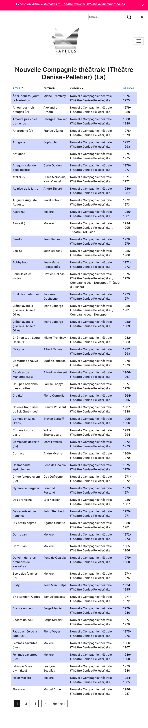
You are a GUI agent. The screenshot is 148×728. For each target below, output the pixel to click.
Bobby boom (21, 262)
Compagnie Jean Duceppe (88, 282)
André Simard (52, 188)
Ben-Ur (17, 239)
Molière (48, 211)
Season (128, 88)
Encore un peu (23, 608)
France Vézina (53, 130)
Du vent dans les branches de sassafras (24, 562)
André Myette (52, 453)
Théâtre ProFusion (82, 232)
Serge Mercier (52, 608)
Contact (18, 453)
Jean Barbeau (52, 239)
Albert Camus (52, 349)
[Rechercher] (129, 17)
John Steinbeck (54, 511)
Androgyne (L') (23, 130)
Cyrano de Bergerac (26, 488)
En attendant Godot (26, 596)
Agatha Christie (54, 523)
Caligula (18, 349)
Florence (19, 689)
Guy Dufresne (53, 476)
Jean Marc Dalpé (54, 585)
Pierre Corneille (53, 395)
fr (141, 17)
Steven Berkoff (53, 418)
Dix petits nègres (24, 523)
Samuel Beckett (54, 596)
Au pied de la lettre (25, 188)
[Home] (65, 41)
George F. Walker (55, 119)
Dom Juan (20, 534)
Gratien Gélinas (54, 274)
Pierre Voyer (51, 631)
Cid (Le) (18, 395)
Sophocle (49, 142)
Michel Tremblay (54, 96)
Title (16, 88)
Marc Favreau (52, 442)
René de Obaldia (54, 465)
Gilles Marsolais (54, 177)
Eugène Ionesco (54, 361)
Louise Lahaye (53, 384)
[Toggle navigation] (139, 41)
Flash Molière (22, 678)
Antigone (19, 142)
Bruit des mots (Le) (26, 294)
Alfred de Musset (55, 372)
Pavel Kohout (52, 200)
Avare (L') (19, 211)
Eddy (16, 585)
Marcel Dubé (52, 689)
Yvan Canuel (52, 181)
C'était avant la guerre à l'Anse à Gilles (24, 310)
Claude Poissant (54, 407)
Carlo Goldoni (52, 165)
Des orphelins (22, 499)
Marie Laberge (53, 306)
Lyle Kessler (51, 499)
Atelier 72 (19, 177)
